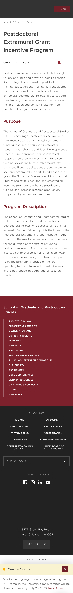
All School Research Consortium (30, 360)
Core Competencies (21, 375)
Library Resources (21, 379)
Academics (15, 340)
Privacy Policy (20, 433)
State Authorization (53, 439)
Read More (55, 588)
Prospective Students (23, 326)
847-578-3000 (36, 544)
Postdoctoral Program (24, 355)
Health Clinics (53, 426)
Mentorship (16, 350)
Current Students (20, 335)
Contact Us (20, 439)
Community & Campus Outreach (20, 447)
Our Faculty (16, 365)
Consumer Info (19, 426)
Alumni (13, 389)
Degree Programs (20, 331)
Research (15, 345)
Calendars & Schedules (23, 384)
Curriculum (16, 370)
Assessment (16, 394)
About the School (20, 321)
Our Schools (16, 461)
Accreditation (53, 433)
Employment (53, 420)
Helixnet (19, 420)
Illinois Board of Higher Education (53, 447)
